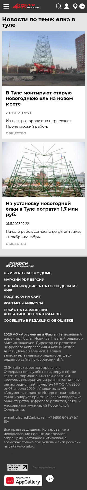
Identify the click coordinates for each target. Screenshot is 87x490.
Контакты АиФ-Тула (23, 303)
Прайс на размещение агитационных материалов (32, 312)
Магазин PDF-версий (24, 280)
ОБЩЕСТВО (16, 133)
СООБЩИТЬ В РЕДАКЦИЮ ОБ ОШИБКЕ (38, 320)
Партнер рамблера (44, 467)
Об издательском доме (27, 273)
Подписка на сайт (22, 297)
